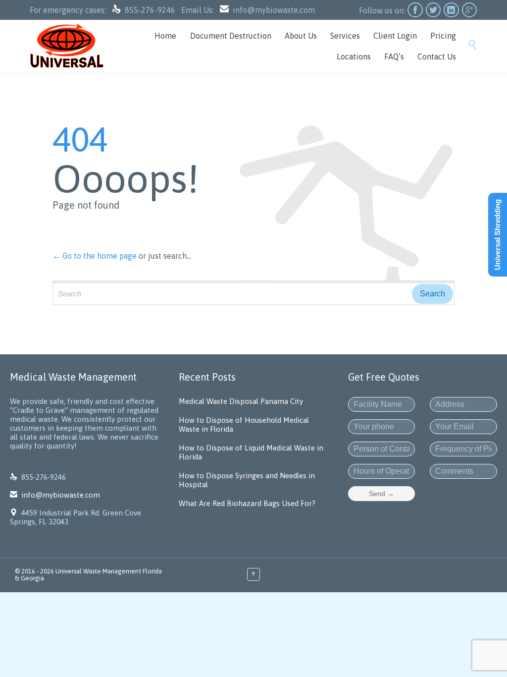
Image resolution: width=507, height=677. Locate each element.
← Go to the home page (94, 255)
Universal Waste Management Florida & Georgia (88, 574)
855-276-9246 (151, 9)
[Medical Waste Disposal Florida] (67, 45)
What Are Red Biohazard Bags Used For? (247, 503)
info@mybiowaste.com (274, 9)
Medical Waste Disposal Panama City (241, 401)
